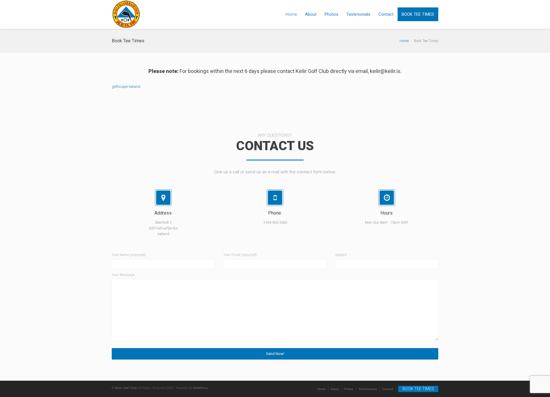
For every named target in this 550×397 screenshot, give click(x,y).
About (311, 14)
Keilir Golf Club (126, 388)
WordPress (200, 388)
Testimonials (358, 14)
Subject (341, 255)
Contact (386, 14)
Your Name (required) (129, 255)
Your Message (123, 275)
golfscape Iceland (126, 86)
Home (291, 14)
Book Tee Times (418, 14)
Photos (331, 14)
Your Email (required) (240, 255)
